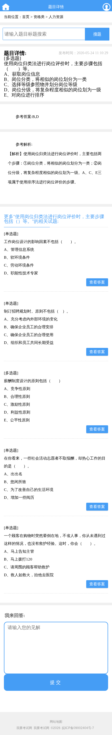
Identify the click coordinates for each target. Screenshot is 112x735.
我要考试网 (24, 728)
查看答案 (97, 282)
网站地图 (56, 721)
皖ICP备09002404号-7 (78, 728)
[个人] (106, 7)
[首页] (5, 7)
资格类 (39, 17)
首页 (25, 17)
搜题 (97, 34)
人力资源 (56, 17)
